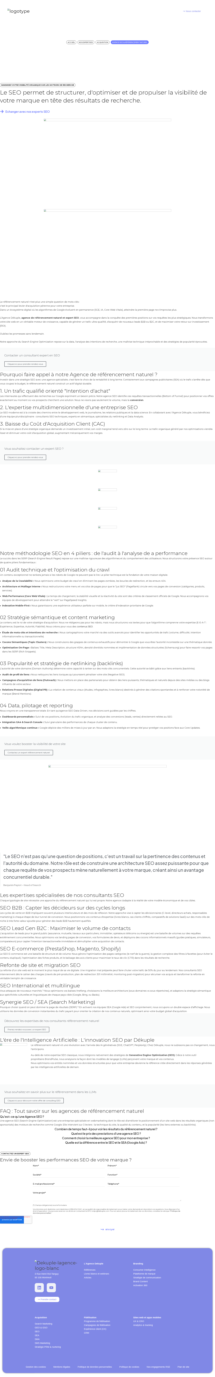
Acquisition (102, 42)
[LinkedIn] (39, 1287)
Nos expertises (86, 42)
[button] (25, 111)
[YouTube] (51, 1287)
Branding (138, 1263)
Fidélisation (90, 1317)
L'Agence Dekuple (93, 1263)
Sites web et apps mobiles (147, 1317)
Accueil (71, 42)
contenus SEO (85, 626)
